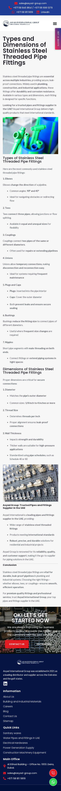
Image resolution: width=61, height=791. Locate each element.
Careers (8, 706)
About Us (8, 696)
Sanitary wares (12, 733)
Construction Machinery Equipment (24, 752)
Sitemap (8, 721)
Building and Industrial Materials (22, 701)
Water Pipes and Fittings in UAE (21, 738)
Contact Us (10, 716)
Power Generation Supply (18, 748)
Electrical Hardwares (15, 743)
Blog (5, 711)
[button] (55, 23)
